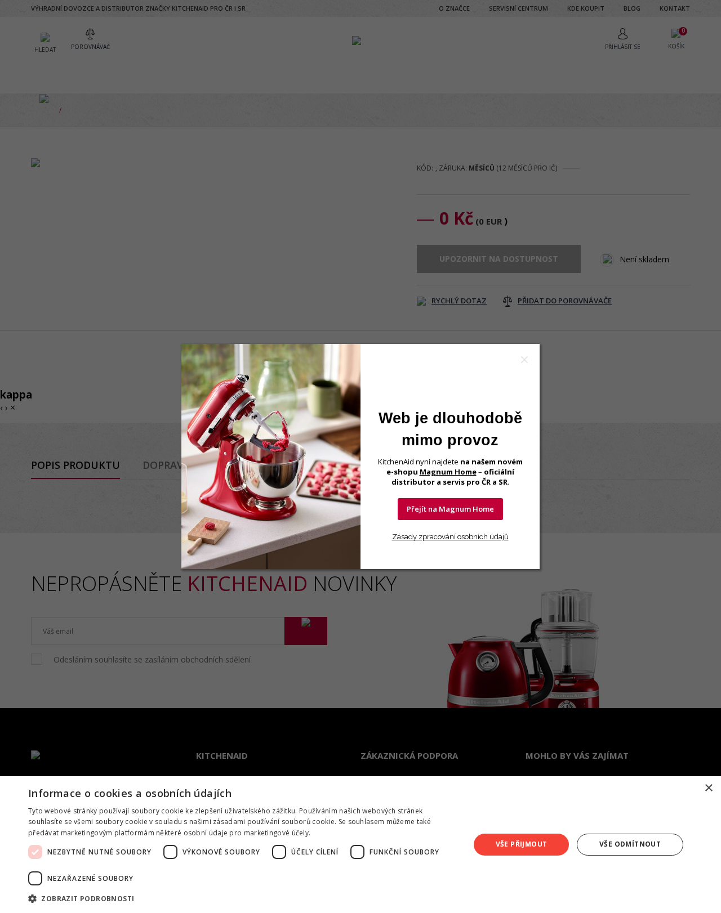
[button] (242, 898)
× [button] (708, 788)
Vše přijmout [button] (522, 844)
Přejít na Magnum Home (450, 509)
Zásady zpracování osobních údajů (450, 536)
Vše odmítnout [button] (630, 844)
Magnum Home (448, 472)
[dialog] (360, 844)
